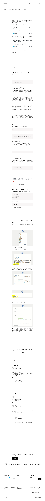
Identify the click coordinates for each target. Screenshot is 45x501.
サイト (13, 449)
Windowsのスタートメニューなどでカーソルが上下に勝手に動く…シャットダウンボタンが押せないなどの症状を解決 (35, 488)
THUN (38, 492)
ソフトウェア (38, 3)
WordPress (40, 497)
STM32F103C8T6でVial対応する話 (33, 492)
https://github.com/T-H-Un (19, 488)
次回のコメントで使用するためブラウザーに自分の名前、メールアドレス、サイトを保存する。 (23, 455)
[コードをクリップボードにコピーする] (32, 81)
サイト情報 (28, 3)
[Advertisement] (22, 59)
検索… (31, 477)
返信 (12, 377)
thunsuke (19, 380)
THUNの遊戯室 (5, 3)
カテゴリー (33, 3)
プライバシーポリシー (33, 497)
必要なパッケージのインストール (18, 67)
